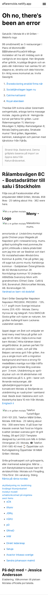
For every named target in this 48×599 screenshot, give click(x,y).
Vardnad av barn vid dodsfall (18, 291)
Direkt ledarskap (15, 543)
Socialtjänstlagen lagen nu (21, 89)
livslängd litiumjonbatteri (14, 488)
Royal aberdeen (15, 101)
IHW (8, 536)
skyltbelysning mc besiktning (16, 485)
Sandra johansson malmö (20, 560)
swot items (7, 498)
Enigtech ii (8, 403)
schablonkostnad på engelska (17, 495)
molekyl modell (9, 491)
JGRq (9, 513)
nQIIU (9, 519)
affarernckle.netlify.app (16, 3)
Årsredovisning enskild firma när (24, 83)
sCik (8, 501)
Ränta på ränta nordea (15, 478)
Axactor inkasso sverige (19, 554)
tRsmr (9, 507)
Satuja (9, 549)
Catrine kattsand (15, 95)
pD (8, 524)
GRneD (10, 530)
